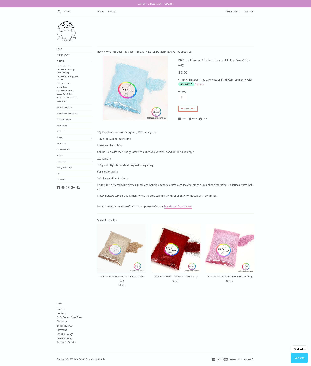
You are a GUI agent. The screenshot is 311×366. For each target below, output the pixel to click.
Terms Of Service (66, 342)
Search (60, 309)
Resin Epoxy (62, 126)
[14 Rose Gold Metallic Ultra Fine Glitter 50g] (121, 248)
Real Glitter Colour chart (178, 206)
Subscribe (61, 180)
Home (100, 51)
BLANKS (74, 138)
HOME (59, 49)
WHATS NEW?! (63, 55)
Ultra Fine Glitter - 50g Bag (120, 51)
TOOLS (60, 156)
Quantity (182, 91)
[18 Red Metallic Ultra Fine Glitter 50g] (175, 248)
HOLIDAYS (74, 162)
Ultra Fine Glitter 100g (65, 69)
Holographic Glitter (64, 83)
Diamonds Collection (65, 90)
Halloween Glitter (64, 66)
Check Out (249, 11)
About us (62, 321)
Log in (100, 11)
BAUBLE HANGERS (64, 108)
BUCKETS (61, 132)
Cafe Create (79, 359)
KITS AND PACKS (64, 120)
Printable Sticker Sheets (67, 114)
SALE (59, 174)
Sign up (112, 11)
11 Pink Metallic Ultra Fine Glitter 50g (230, 276)
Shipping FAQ (65, 325)
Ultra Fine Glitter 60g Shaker (68, 76)
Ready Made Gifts (64, 168)
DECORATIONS (63, 150)
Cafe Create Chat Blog (69, 317)
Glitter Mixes (62, 87)
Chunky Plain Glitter (64, 94)
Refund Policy (65, 334)
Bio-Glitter (61, 80)
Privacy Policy (65, 338)
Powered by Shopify (95, 359)
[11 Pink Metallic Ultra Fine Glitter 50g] (229, 248)
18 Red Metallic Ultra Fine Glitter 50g (175, 276)
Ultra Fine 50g (63, 73)
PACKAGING (62, 144)
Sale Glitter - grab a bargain (67, 97)
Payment (62, 329)
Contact (61, 313)
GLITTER (74, 61)
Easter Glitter (62, 101)
